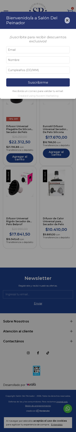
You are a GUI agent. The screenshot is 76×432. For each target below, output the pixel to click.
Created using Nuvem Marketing (38, 95)
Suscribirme (38, 82)
